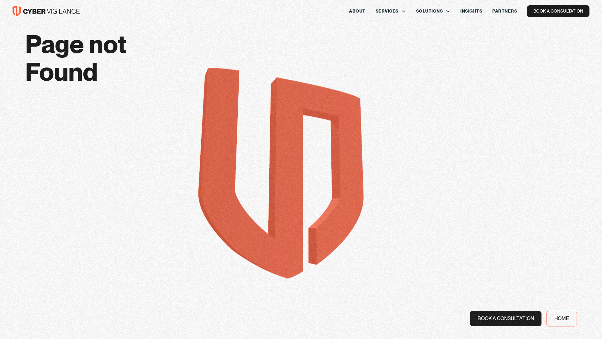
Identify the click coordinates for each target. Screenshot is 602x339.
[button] (391, 11)
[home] (46, 11)
